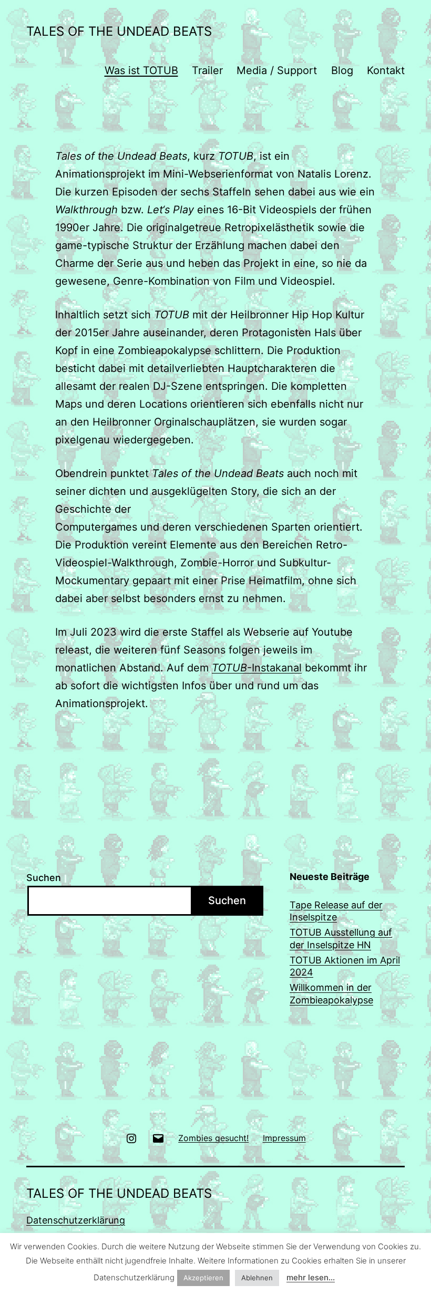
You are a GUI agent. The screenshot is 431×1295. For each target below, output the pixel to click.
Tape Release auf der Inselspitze (336, 911)
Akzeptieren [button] (203, 1277)
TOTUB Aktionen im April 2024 (345, 966)
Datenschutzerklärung (75, 1220)
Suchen (43, 877)
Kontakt (386, 70)
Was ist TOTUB (141, 70)
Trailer (207, 70)
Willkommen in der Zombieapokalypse (331, 993)
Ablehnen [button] (257, 1277)
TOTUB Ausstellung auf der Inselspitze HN (341, 938)
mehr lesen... (310, 1277)
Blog (342, 70)
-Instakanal (257, 667)
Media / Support (277, 70)
